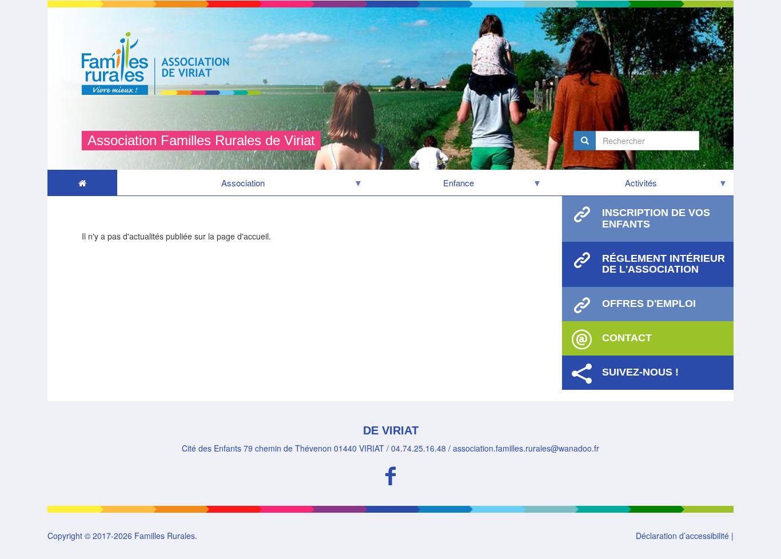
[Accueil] (175, 63)
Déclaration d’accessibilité (682, 535)
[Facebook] (390, 474)
